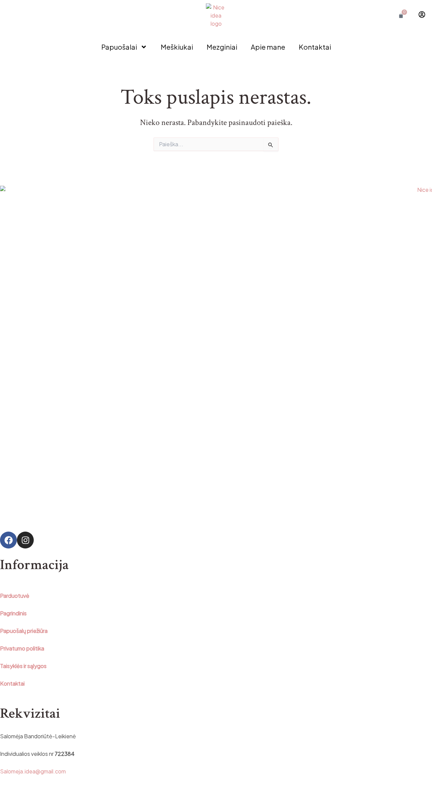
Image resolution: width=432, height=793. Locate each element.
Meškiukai (177, 47)
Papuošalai (119, 47)
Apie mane (268, 47)
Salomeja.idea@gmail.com (33, 771)
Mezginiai (222, 47)
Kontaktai (315, 47)
